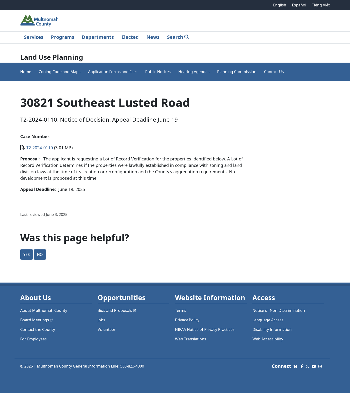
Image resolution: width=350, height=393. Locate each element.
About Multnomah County (43, 310)
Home (25, 71)
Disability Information (272, 329)
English (279, 5)
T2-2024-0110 (40, 147)
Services (33, 37)
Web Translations (190, 339)
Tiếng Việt (321, 5)
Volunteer (106, 329)
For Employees (33, 339)
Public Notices (158, 71)
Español (299, 5)
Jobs (101, 320)
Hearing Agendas (194, 71)
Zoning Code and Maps (59, 71)
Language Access (267, 320)
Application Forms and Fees (113, 71)
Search (175, 37)
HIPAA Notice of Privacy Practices (205, 329)
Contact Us (274, 71)
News (153, 37)
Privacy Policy (187, 320)
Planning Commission (236, 71)
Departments (98, 37)
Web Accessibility (267, 339)
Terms (180, 310)
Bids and (115, 310)
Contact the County (37, 329)
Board (34, 320)
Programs (62, 37)
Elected (130, 37)
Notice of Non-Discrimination (278, 310)
